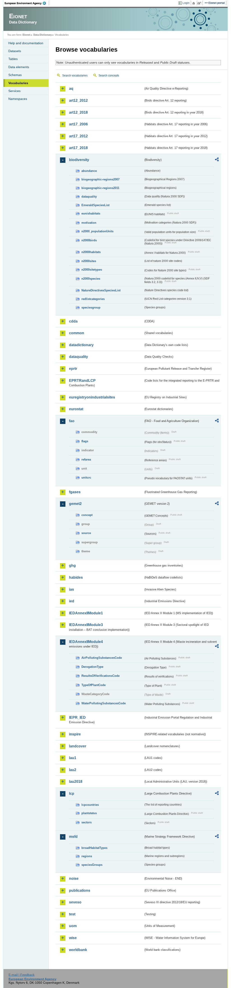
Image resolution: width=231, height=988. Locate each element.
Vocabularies (18, 83)
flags (84, 441)
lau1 (72, 758)
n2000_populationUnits (97, 231)
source (86, 533)
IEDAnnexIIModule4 (86, 642)
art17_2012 (78, 136)
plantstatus (89, 813)
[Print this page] (194, 3)
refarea (86, 459)
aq (71, 88)
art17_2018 (78, 148)
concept (86, 515)
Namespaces (17, 99)
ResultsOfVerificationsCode (100, 675)
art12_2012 (78, 100)
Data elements (18, 67)
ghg (72, 565)
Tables (13, 59)
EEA (27, 3)
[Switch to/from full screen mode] (200, 3)
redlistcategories (93, 299)
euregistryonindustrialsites (92, 397)
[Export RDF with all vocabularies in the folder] (217, 160)
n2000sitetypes (91, 269)
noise (74, 878)
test (72, 914)
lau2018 (75, 781)
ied (71, 601)
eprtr (73, 369)
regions (86, 856)
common (76, 333)
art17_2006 (78, 124)
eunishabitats (90, 213)
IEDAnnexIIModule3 (86, 625)
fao (71, 421)
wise (73, 938)
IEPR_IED (77, 717)
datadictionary (81, 345)
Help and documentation (25, 43)
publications (79, 890)
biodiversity (79, 160)
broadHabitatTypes (94, 848)
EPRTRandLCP (82, 380)
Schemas (15, 75)
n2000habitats (91, 252)
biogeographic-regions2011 (100, 188)
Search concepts (109, 75)
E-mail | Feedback (22, 974)
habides (76, 577)
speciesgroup (90, 307)
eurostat (76, 409)
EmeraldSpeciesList (95, 205)
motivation (88, 222)
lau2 (72, 770)
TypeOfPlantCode (93, 685)
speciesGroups (91, 864)
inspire (75, 734)
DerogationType (92, 666)
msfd (73, 836)
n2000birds (89, 240)
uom (73, 926)
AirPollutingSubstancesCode (101, 657)
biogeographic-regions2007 (100, 179)
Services (14, 91)
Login (185, 3)
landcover (77, 746)
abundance (89, 171)
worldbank (78, 950)
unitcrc (86, 477)
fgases (75, 492)
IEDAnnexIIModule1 (86, 613)
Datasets (14, 51)
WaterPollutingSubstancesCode (103, 703)
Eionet (26, 34)
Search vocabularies (75, 75)
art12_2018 (78, 112)
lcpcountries (90, 804)
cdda (73, 321)
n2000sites (88, 261)
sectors (86, 822)
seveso (75, 902)
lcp (71, 793)
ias (71, 589)
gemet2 (75, 504)
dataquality (89, 196)
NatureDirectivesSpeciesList (100, 290)
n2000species (90, 278)
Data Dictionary (42, 34)
